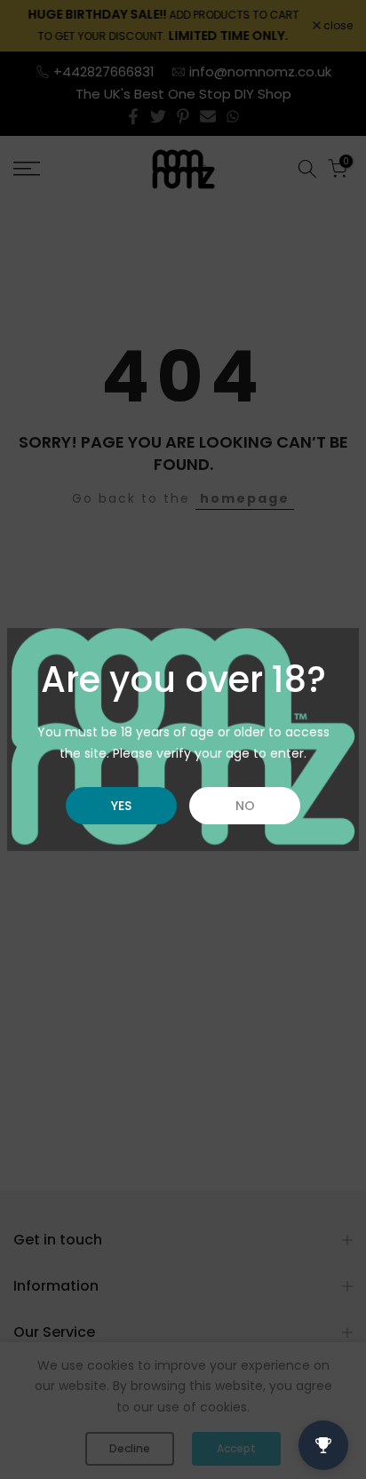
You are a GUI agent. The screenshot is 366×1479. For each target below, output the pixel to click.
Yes (121, 806)
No (245, 806)
